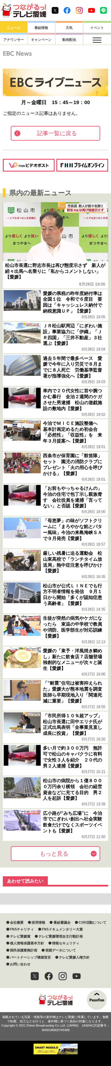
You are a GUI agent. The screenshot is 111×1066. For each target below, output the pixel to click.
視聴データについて (60, 950)
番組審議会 (62, 922)
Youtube (91, 10)
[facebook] (48, 976)
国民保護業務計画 (23, 950)
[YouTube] (76, 976)
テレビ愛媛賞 (20, 936)
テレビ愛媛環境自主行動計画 (60, 936)
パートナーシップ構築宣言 (30, 957)
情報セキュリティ (65, 943)
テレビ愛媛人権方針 (74, 957)
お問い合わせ (20, 964)
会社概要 (17, 922)
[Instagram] (62, 976)
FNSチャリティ (22, 929)
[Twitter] (34, 976)
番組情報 (41, 27)
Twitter (55, 10)
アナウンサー (13, 39)
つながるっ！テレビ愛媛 (55, 1000)
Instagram (79, 10)
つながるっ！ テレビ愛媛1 (23, 10)
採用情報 (38, 922)
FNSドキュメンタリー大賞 (62, 929)
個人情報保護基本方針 (27, 943)
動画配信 (69, 39)
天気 (69, 27)
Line (103, 10)
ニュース (13, 27)
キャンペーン (41, 39)
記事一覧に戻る (57, 133)
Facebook (67, 10)
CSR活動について (92, 922)
